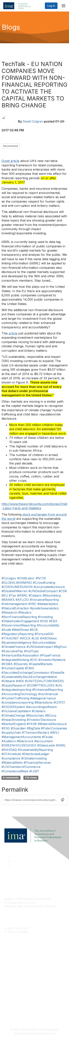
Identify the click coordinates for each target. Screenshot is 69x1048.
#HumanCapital (13, 668)
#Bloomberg (52, 595)
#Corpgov (9, 578)
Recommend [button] (10, 146)
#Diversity (21, 664)
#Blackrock (25, 741)
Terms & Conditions (16, 1005)
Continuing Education (17, 968)
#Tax (12, 595)
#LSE (35, 638)
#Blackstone (43, 702)
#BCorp (50, 715)
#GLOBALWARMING (17, 582)
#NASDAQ (9, 750)
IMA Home (10, 957)
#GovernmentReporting (19, 625)
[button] (62, 800)
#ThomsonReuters (35, 732)
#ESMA (7, 664)
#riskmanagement (14, 604)
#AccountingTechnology (19, 694)
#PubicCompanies (54, 728)
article (13, 333)
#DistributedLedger (35, 754)
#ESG (6, 728)
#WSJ (54, 732)
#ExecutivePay (12, 651)
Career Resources (16, 974)
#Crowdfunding (44, 582)
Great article (10, 161)
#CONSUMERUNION (17, 587)
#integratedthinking (15, 660)
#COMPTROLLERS (40, 685)
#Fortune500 (43, 634)
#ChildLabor (26, 578)
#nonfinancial (48, 694)
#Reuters (24, 612)
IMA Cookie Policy (15, 999)
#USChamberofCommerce (21, 767)
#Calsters (38, 711)
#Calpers (35, 595)
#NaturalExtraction (15, 608)
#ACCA (25, 638)
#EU (5, 595)
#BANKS (8, 600)
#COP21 (59, 702)
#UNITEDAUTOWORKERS (44, 681)
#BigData (33, 728)
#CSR (63, 591)
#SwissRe (57, 672)
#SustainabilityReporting (35, 750)
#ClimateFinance (13, 647)
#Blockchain (35, 715)
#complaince (11, 758)
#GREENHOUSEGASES (19, 745)
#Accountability (48, 625)
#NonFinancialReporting (19, 617)
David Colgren (33, 121)
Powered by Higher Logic (34, 1040)
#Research (9, 612)
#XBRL (61, 745)
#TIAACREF (10, 638)
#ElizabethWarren (14, 591)
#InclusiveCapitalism (16, 711)
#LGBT (34, 771)
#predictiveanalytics (44, 608)
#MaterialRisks (12, 762)
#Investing (45, 617)
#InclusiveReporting (44, 600)
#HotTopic (31, 651)
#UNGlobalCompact (43, 591)
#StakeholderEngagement (20, 621)
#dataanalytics (47, 604)
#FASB (32, 724)
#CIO (33, 660)
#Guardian (18, 728)
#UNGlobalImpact (39, 647)
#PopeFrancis (50, 655)
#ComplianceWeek (15, 771)
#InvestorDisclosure (41, 720)
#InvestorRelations (52, 660)
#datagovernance (43, 698)
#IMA (20, 681)
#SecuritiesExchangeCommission (25, 672)
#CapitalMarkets (41, 664)
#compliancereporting (18, 702)
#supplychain (11, 732)
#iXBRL (22, 595)
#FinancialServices (37, 762)
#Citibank (8, 681)
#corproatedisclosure (49, 587)
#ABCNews (48, 638)
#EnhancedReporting (47, 690)
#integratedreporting (16, 690)
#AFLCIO (22, 600)
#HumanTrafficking (15, 698)
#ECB (34, 630)
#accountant (43, 741)
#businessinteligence (16, 642)
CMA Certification (15, 963)
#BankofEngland (14, 724)
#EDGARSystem (13, 707)
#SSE (44, 621)
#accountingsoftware (41, 707)
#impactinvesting (14, 720)
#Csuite (47, 737)
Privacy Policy (13, 1011)
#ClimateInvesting (34, 758)
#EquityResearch (14, 685)
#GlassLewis (46, 745)
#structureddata (44, 642)
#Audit (6, 630)
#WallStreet (20, 630)
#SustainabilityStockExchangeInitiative (29, 677)
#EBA (53, 621)
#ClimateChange (13, 715)
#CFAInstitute (11, 754)
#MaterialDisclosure (52, 724)
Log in (51, 5)
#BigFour (60, 647)
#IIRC (32, 604)
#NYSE (41, 578)
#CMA (29, 668)
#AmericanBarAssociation (20, 655)
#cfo (58, 685)
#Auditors (9, 741)
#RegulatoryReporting (18, 634)
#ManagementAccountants (21, 737)
